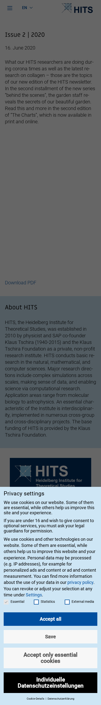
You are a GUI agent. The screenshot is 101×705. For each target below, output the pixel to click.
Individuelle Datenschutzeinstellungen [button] (51, 682)
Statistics (48, 602)
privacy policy (80, 582)
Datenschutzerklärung (61, 698)
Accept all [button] (50, 619)
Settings (34, 594)
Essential (17, 602)
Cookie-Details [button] (36, 698)
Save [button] (50, 637)
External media (83, 602)
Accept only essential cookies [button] (50, 658)
